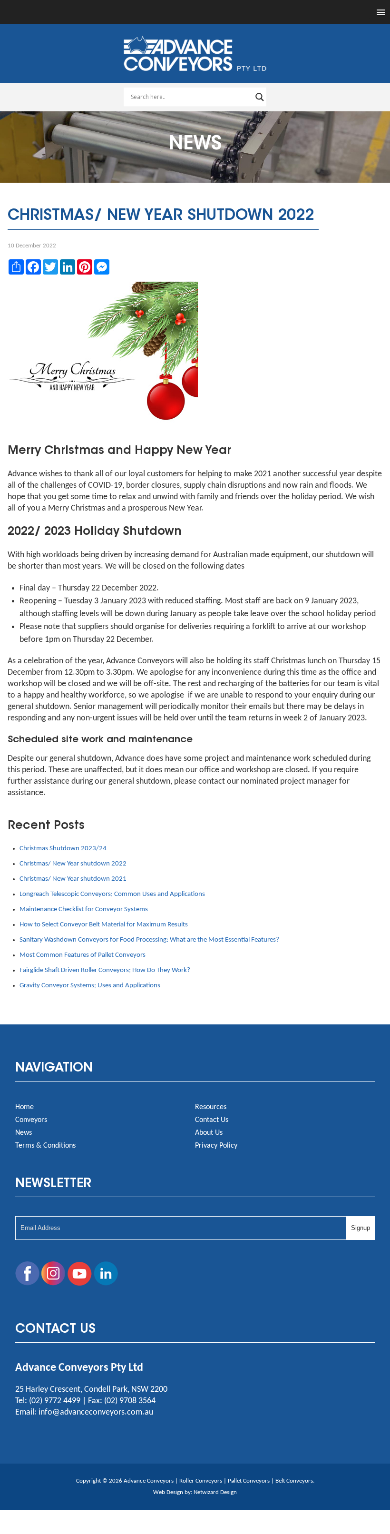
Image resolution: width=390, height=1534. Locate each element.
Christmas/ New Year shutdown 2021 (73, 879)
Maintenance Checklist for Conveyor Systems (84, 909)
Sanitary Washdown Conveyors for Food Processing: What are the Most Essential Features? (149, 940)
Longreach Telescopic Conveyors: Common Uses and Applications (112, 894)
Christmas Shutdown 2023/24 (63, 848)
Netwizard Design (215, 1492)
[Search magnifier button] (259, 97)
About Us (209, 1133)
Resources (210, 1107)
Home (24, 1107)
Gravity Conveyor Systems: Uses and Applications (90, 985)
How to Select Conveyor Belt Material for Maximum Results (104, 924)
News (23, 1133)
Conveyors (31, 1120)
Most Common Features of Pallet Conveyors (83, 955)
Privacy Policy (216, 1146)
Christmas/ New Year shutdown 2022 (73, 863)
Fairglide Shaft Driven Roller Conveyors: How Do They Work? (105, 970)
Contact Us (211, 1120)
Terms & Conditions (45, 1146)
